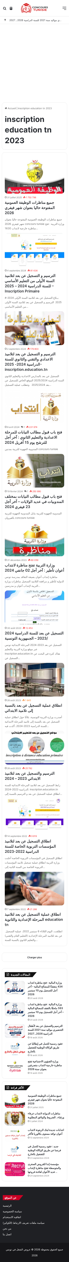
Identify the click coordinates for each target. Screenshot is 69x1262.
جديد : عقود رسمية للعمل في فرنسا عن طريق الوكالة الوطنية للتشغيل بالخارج (44, 1150)
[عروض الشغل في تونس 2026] (34, 8)
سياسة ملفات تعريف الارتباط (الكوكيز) (24, 1222)
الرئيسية (7, 1205)
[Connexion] (11, 9)
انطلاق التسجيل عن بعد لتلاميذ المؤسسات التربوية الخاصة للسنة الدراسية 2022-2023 (30, 846)
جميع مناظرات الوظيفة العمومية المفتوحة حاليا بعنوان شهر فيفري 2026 (30, 207)
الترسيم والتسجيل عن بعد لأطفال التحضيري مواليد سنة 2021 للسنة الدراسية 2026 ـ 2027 (45, 1029)
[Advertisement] (34, 62)
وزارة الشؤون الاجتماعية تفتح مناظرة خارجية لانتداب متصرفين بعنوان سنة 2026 (45, 1065)
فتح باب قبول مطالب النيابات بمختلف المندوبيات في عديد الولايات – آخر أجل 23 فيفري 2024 (34, 501)
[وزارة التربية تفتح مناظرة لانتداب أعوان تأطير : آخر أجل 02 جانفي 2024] (34, 539)
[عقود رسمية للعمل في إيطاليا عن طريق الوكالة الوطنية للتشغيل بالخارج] (15, 1049)
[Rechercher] (4, 9)
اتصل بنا (7, 1234)
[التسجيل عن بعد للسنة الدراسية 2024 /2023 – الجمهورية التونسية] (34, 607)
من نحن (7, 1228)
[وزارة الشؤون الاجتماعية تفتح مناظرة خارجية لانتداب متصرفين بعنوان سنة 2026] (15, 1066)
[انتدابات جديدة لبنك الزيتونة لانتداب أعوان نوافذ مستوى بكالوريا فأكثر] (15, 1135)
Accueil (11, 108)
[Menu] (64, 9)
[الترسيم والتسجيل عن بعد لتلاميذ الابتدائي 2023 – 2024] (34, 747)
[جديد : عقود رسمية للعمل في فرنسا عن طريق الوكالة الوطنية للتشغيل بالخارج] (15, 1151)
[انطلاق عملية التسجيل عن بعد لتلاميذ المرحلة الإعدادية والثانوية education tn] (34, 888)
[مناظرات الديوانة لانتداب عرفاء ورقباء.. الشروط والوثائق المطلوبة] (15, 1118)
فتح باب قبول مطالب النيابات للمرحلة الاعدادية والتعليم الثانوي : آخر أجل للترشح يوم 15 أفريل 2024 (33, 437)
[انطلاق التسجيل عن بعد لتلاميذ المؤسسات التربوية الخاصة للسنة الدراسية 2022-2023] (34, 815)
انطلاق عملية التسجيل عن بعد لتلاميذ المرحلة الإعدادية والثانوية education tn (34, 919)
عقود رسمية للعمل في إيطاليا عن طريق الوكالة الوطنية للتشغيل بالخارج (45, 1047)
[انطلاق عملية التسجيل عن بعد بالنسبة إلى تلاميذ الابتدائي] (34, 679)
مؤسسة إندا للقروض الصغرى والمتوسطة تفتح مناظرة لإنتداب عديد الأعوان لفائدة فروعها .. (44, 1167)
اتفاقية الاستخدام (12, 1217)
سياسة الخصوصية (12, 1211)
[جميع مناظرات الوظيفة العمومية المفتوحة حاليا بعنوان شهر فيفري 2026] (34, 177)
